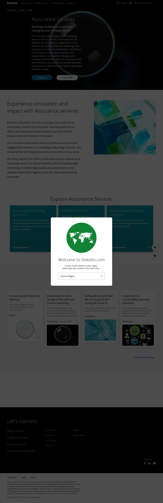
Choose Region (67, 276)
